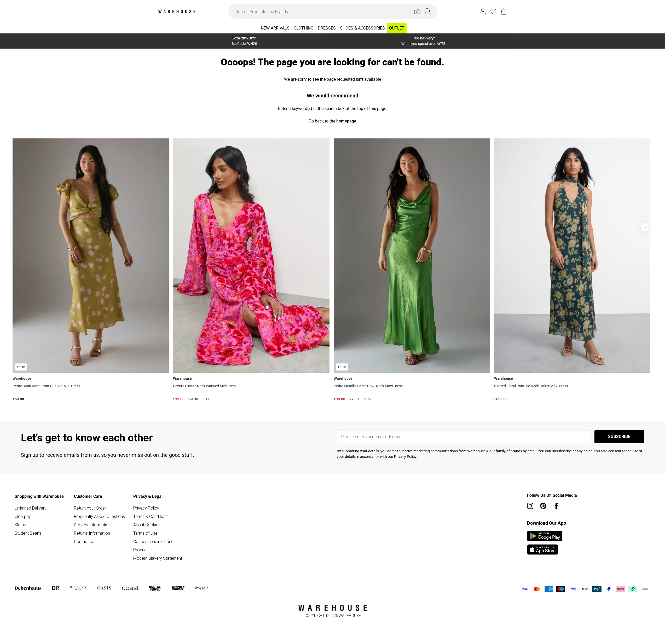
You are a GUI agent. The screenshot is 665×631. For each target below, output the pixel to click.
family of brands (509, 451)
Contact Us (84, 541)
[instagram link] (530, 506)
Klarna (20, 524)
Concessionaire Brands (154, 541)
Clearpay (23, 516)
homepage (346, 121)
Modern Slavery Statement (157, 558)
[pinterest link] (543, 506)
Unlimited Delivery (31, 508)
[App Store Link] (544, 543)
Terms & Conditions (151, 516)
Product (140, 549)
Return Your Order (90, 508)
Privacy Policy (146, 508)
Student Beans (28, 533)
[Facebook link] (556, 506)
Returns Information (92, 533)
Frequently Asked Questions (99, 516)
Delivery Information (92, 524)
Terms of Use (145, 533)
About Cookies (146, 524)
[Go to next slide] (645, 227)
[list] (332, 271)
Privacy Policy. (405, 456)
